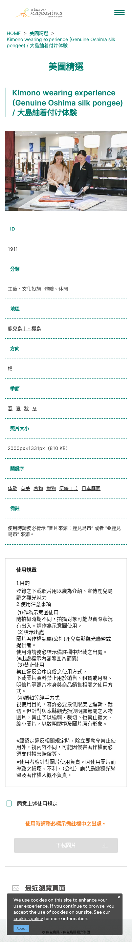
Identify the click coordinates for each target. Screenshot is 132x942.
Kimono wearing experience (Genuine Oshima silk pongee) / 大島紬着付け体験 (61, 42)
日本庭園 (91, 488)
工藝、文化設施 (24, 289)
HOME (14, 33)
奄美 (25, 488)
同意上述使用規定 (37, 803)
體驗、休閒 (56, 289)
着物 (38, 488)
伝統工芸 (68, 488)
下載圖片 (66, 845)
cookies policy (28, 918)
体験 (12, 488)
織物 (51, 488)
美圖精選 (38, 33)
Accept (21, 928)
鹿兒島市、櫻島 (24, 328)
